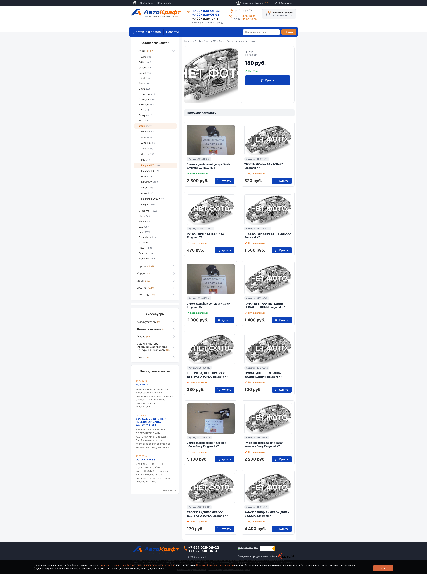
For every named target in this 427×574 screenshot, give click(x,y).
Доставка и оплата (147, 32)
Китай (145, 50)
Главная (134, 3)
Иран (143, 280)
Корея (144, 273)
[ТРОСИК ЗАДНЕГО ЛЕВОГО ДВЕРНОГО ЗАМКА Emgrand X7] (211, 488)
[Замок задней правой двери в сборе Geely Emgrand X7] (211, 418)
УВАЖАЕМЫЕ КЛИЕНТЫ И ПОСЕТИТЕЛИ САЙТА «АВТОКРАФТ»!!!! (151, 421)
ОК (383, 568)
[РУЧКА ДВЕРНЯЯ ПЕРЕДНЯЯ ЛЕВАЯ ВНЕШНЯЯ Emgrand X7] (268, 279)
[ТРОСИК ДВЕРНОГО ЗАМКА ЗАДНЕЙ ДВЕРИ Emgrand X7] (268, 349)
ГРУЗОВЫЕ (147, 295)
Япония (145, 288)
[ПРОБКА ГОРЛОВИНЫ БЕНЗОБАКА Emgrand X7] (268, 210)
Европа (145, 266)
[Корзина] (267, 14)
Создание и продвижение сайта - (258, 556)
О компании (146, 3)
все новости (169, 490)
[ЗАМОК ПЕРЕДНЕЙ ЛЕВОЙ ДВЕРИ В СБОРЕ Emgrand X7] (268, 488)
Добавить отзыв (286, 3)
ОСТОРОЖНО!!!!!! (146, 459)
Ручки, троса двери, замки (241, 41)
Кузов (221, 41)
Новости (172, 32)
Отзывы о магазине (255, 2)
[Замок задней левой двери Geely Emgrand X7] (211, 279)
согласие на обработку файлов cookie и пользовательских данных (138, 565)
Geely (198, 41)
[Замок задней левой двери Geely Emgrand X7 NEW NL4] (211, 140)
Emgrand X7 (209, 41)
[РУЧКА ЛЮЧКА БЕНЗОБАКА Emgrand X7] (211, 210)
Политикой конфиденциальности (215, 565)
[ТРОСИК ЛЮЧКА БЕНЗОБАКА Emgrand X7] (268, 140)
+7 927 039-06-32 (206, 11)
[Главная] (156, 13)
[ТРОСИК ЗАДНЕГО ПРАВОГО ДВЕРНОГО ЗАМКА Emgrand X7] (211, 349)
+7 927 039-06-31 (205, 14)
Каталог (188, 41)
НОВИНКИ (142, 384)
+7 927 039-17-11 (205, 18)
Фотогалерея (164, 3)
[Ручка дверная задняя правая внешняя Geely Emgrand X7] (268, 418)
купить (269, 80)
